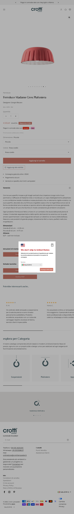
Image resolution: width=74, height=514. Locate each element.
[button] (52, 245)
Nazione (23, 262)
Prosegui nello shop (46, 269)
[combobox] (27, 265)
